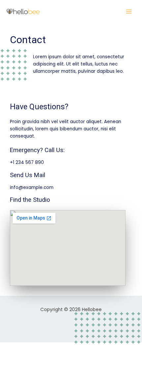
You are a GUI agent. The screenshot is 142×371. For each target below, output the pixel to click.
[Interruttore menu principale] (129, 11)
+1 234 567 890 (27, 162)
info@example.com (31, 187)
